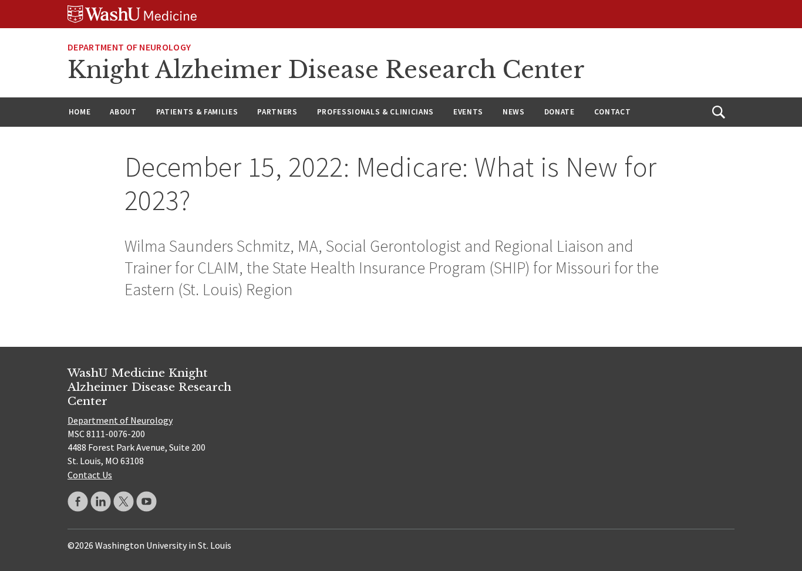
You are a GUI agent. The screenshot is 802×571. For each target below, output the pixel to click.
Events (468, 112)
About (123, 112)
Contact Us (90, 475)
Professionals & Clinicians (375, 112)
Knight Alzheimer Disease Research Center (326, 70)
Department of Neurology (129, 47)
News (514, 112)
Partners (277, 112)
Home (80, 112)
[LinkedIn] (100, 501)
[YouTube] (146, 501)
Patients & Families (197, 112)
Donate (559, 112)
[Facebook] (78, 501)
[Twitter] (123, 501)
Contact (612, 112)
